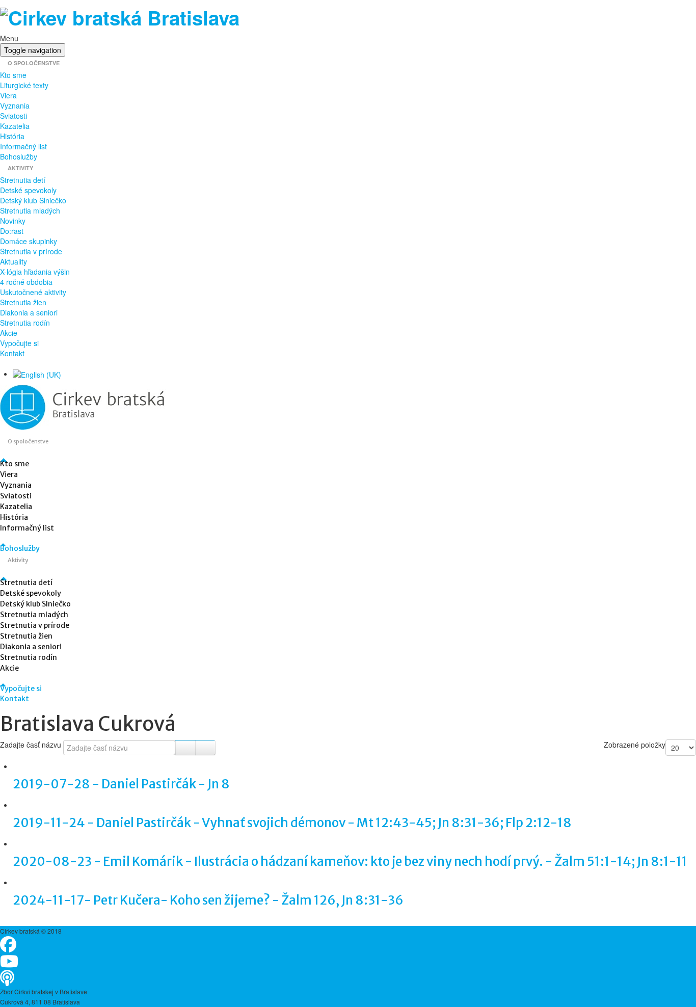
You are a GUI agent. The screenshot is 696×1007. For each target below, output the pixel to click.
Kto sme (13, 75)
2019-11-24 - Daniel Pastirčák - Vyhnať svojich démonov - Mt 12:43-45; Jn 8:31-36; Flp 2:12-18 (292, 823)
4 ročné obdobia (26, 282)
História (12, 136)
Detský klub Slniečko (33, 200)
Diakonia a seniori (29, 312)
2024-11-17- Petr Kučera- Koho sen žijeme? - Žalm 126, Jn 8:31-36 (208, 900)
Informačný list (23, 146)
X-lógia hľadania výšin (35, 272)
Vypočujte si (19, 343)
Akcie (8, 333)
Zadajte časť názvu (31, 744)
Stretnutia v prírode (31, 251)
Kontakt (12, 353)
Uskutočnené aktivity (33, 292)
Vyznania (15, 105)
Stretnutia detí (22, 180)
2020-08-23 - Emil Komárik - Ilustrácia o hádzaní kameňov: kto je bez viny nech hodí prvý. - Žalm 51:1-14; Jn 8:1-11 (350, 861)
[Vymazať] (205, 747)
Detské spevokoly (28, 190)
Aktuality (13, 261)
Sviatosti (13, 116)
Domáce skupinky (28, 241)
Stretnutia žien (23, 302)
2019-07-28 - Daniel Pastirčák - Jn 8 (121, 784)
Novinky (12, 221)
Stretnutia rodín (25, 322)
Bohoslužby (18, 156)
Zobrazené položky (634, 744)
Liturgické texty (24, 85)
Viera (8, 95)
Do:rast (11, 231)
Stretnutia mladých (30, 210)
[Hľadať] (185, 747)
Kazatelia (15, 126)
